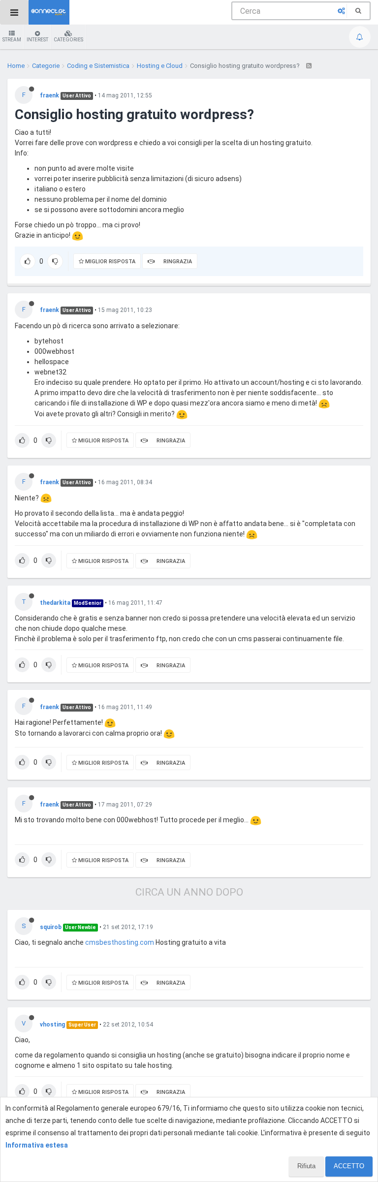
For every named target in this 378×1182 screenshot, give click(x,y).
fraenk (49, 95)
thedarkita (55, 602)
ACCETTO (349, 1166)
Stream (11, 39)
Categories (68, 39)
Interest (37, 39)
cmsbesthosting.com (119, 942)
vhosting (52, 1024)
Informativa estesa (36, 1145)
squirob (51, 927)
